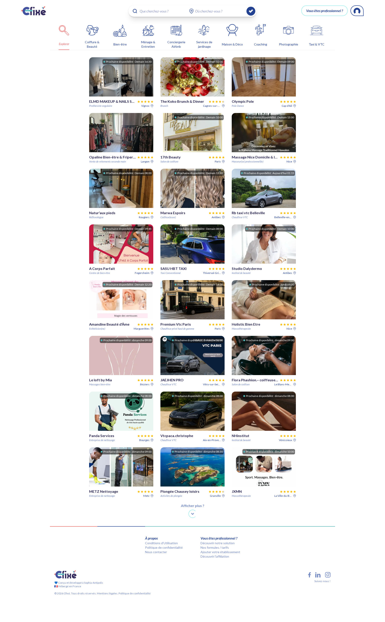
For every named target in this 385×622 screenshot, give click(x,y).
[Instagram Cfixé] (328, 575)
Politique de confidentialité (164, 547)
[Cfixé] (33, 10)
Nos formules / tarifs (215, 547)
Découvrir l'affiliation (215, 556)
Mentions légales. (107, 593)
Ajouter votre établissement (220, 552)
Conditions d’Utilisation (161, 543)
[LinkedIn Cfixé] (318, 575)
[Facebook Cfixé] (309, 574)
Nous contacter (156, 552)
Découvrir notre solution (218, 543)
